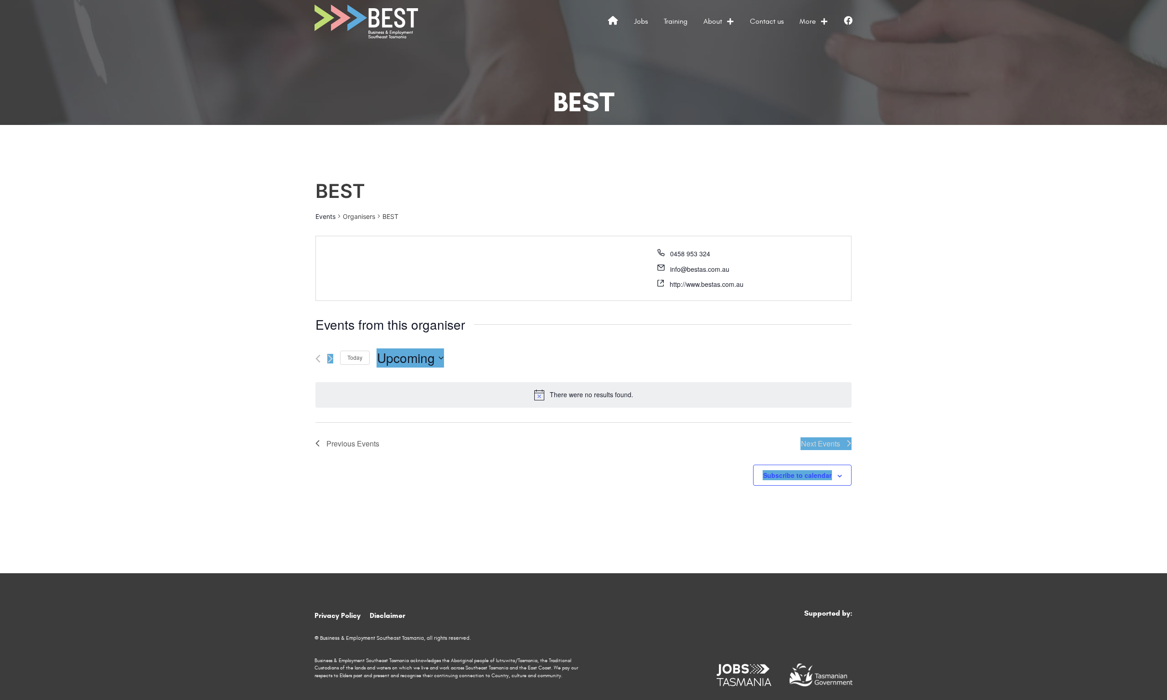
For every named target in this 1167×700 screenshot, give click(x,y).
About (712, 21)
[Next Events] (330, 358)
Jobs (641, 21)
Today (354, 357)
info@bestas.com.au (699, 269)
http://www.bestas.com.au (707, 284)
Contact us (767, 21)
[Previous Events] (317, 358)
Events (325, 216)
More (808, 21)
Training (675, 21)
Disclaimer (387, 615)
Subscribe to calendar (797, 475)
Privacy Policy (338, 615)
